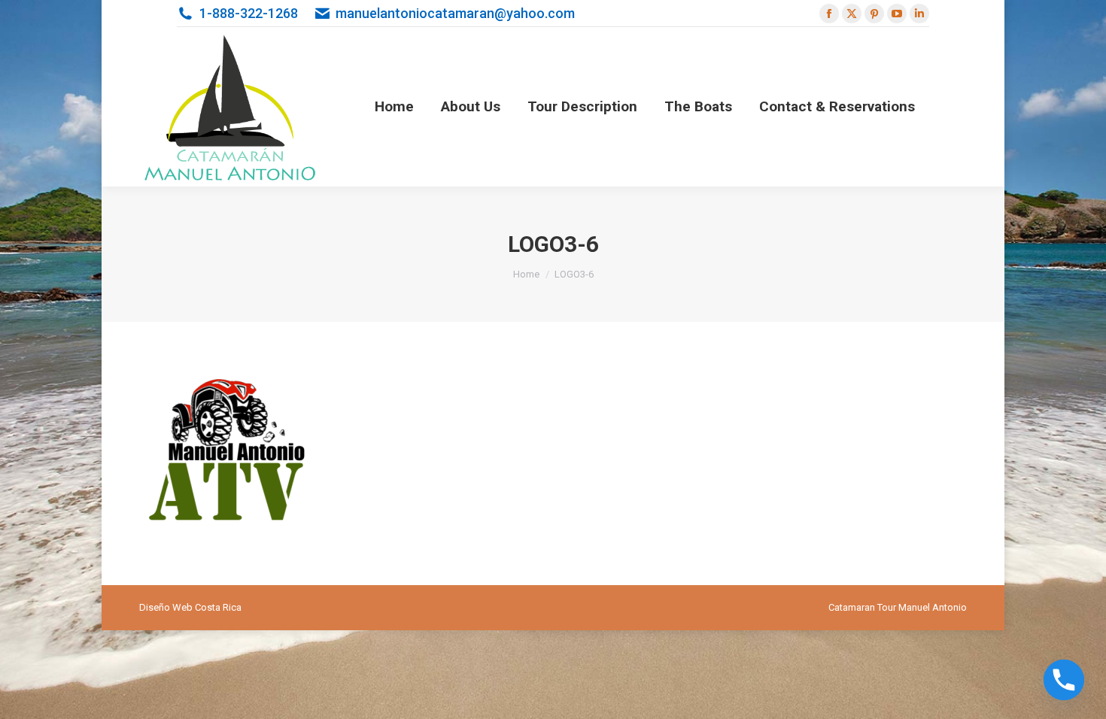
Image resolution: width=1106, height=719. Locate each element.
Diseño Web (166, 607)
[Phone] (1064, 680)
